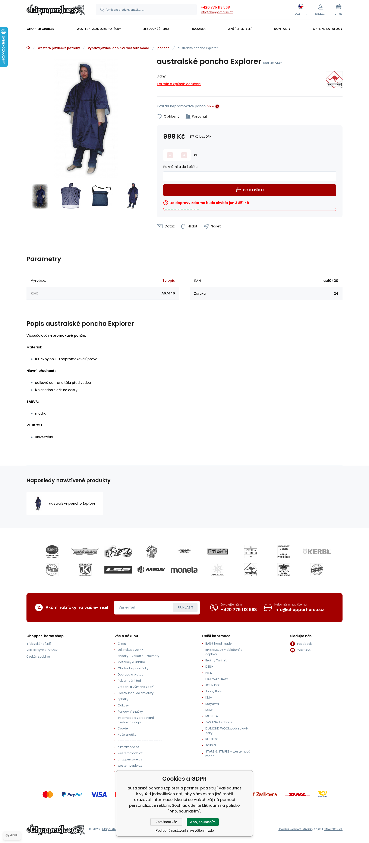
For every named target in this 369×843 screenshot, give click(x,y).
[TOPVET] (317, 569)
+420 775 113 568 (215, 7)
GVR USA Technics (218, 722)
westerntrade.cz (130, 765)
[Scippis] (334, 80)
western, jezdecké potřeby (59, 48)
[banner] (55, 10)
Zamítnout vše (166, 822)
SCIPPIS (210, 745)
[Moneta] (184, 569)
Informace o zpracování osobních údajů (136, 720)
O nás (122, 643)
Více (210, 106)
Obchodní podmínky (133, 668)
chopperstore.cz (130, 759)
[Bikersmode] (118, 551)
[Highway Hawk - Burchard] (284, 551)
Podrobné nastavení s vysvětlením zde (184, 830)
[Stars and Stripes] (284, 569)
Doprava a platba (131, 674)
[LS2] (118, 569)
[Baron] (85, 551)
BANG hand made (218, 643)
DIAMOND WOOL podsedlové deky (226, 730)
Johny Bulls (213, 691)
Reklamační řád (129, 680)
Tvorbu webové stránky (295, 829)
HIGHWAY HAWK (216, 679)
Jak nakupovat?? (130, 650)
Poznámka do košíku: (180, 166)
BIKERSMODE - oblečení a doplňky (223, 652)
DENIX (209, 666)
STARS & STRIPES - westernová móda (227, 753)
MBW (209, 710)
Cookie (123, 728)
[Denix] (151, 551)
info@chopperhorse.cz (217, 12)
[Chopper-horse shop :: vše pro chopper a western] (28, 48)
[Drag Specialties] (184, 551)
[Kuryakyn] (85, 569)
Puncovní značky (130, 711)
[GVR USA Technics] (251, 551)
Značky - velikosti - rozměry (138, 656)
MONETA (211, 716)
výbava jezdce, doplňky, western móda (118, 48)
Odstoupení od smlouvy (136, 693)
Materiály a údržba (131, 662)
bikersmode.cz (128, 747)
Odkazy (123, 705)
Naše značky (127, 734)
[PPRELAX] (217, 569)
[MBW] (151, 569)
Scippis (168, 280)
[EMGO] (217, 551)
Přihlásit (185, 607)
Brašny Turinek (216, 660)
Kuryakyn (212, 704)
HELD (208, 673)
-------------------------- (140, 741)
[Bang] (52, 551)
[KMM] (52, 569)
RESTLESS (211, 739)
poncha (163, 48)
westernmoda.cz (130, 753)
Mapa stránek (112, 829)
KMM (208, 697)
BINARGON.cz (333, 829)
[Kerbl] (317, 551)
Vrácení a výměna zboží (136, 687)
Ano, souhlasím (202, 822)
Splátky (123, 699)
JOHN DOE (212, 685)
